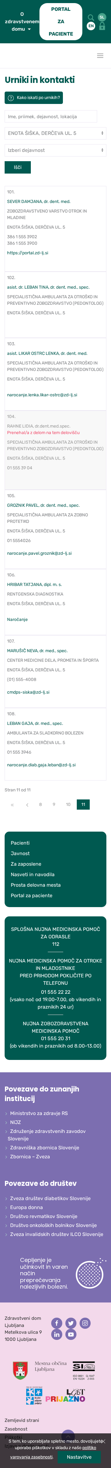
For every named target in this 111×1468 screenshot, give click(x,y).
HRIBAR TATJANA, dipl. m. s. (34, 584)
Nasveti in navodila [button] (33, 874)
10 (68, 804)
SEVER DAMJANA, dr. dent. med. (39, 201)
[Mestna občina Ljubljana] (40, 1370)
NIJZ (15, 1122)
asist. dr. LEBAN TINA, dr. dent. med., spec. (48, 287)
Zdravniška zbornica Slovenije (44, 1148)
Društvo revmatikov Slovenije (43, 1216)
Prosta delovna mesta (36, 885)
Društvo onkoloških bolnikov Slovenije (53, 1225)
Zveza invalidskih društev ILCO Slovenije (56, 1234)
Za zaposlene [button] (26, 864)
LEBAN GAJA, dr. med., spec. (35, 723)
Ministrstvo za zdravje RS (39, 1113)
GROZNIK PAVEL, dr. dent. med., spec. (43, 505)
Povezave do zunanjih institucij (42, 1094)
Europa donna (26, 1207)
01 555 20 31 (55, 1035)
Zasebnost (16, 1429)
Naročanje (17, 619)
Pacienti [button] (20, 843)
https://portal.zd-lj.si (27, 253)
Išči (18, 167)
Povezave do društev (41, 1183)
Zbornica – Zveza (30, 1157)
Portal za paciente (31, 895)
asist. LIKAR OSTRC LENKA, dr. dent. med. (47, 353)
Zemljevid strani (22, 1420)
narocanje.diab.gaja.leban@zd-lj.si (41, 765)
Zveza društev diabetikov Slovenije (50, 1198)
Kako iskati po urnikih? (38, 97)
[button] (91, 17)
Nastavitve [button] (79, 1457)
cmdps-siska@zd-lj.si (28, 692)
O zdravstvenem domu (22, 21)
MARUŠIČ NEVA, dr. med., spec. (37, 650)
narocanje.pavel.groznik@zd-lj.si (39, 553)
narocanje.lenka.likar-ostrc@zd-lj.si (42, 395)
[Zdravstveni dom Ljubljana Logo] (6, 55)
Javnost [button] (20, 853)
